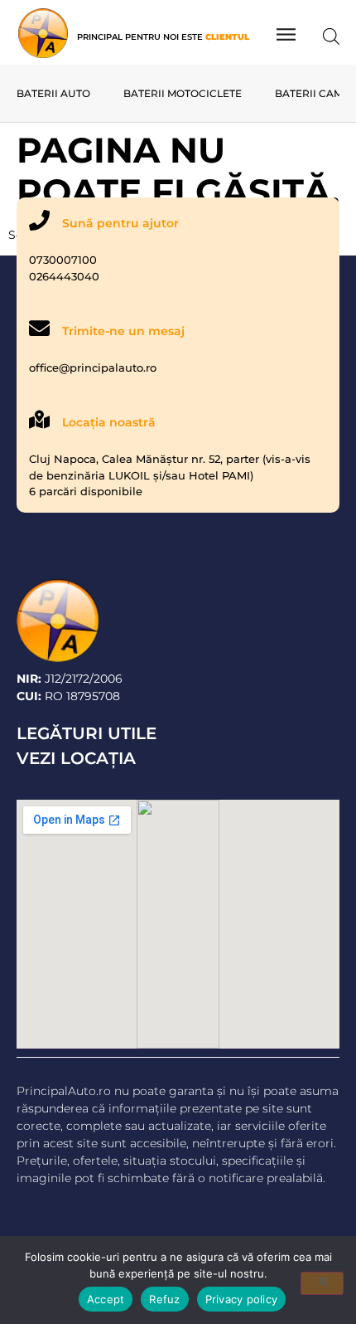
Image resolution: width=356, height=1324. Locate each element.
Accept (106, 1299)
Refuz (164, 1299)
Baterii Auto (53, 93)
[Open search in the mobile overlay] (331, 35)
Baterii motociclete (182, 93)
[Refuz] (322, 1283)
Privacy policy (241, 1299)
